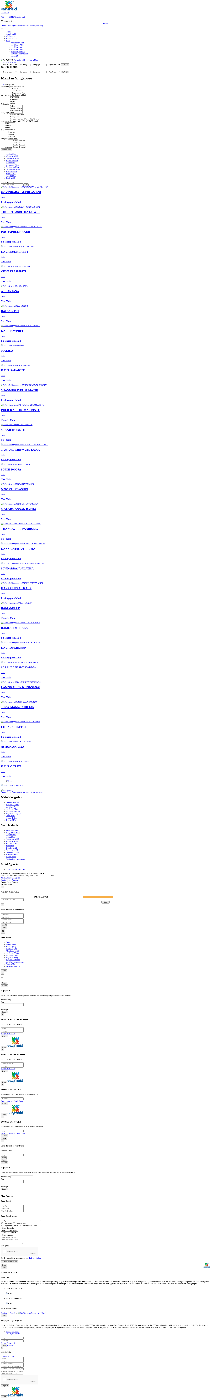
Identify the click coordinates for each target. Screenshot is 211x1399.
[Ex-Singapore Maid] (19, 95)
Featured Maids (12, 854)
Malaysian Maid (12, 161)
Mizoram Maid (11, 171)
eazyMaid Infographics (19, 54)
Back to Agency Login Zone (12, 1101)
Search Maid (11, 34)
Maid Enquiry (11, 38)
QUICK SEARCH (8, 62)
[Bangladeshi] (14, 98)
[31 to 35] (10, 126)
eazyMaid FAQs (17, 45)
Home (8, 32)
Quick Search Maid (8, 182)
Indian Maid (10, 163)
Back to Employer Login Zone (13, 1133)
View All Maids (12, 830)
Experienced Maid (13, 850)
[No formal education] (24, 115)
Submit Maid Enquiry (9, 1262)
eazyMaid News (17, 47)
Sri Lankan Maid (12, 165)
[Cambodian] (14, 100)
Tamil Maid (10, 178)
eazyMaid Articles (18, 52)
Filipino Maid (11, 154)
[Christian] (13, 136)
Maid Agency (11, 36)
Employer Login (12, 1332)
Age (2, 130)
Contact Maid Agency (22, 792)
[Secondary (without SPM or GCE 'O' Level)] (24, 119)
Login (105, 23)
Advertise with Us (21, 60)
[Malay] (15, 112)
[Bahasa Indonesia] (15, 110)
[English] (15, 106)
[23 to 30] (10, 124)
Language (5, 113)
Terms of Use (11, 820)
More (8, 41)
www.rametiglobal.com (59, 873)
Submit (4, 1012)
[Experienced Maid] (19, 93)
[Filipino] (14, 102)
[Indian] (14, 104)
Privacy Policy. (60, 876)
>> (11, 781)
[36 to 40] (10, 128)
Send (4, 925)
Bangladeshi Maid (13, 832)
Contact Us (15, 56)
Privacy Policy (11, 818)
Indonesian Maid (12, 158)
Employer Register (13, 1334)
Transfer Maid (11, 848)
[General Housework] (19, 147)
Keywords (5, 86)
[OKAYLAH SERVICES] (12, 785)
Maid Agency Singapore (15, 859)
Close (4, 927)
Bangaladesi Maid (13, 169)
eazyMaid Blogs (17, 49)
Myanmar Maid (12, 156)
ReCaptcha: (5, 1246)
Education (5, 121)
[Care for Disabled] (19, 145)
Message (4, 1010)
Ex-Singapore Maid (13, 852)
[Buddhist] (13, 132)
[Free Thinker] (13, 138)
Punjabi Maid (11, 176)
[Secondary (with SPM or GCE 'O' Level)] (24, 121)
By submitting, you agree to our (22, 1258)
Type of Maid (6, 95)
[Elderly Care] (19, 143)
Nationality (5, 104)
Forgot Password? (8, 1033)
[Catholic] (13, 134)
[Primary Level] (24, 117)
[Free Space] (6, 790)
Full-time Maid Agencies (15, 869)
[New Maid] (19, 89)
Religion (4, 139)
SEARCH (65, 65)
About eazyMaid (17, 43)
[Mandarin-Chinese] (15, 108)
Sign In (4, 1036)
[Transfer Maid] (19, 91)
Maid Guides (11, 857)
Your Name (5, 1000)
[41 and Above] (10, 130)
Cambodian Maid (12, 167)
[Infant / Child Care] (19, 141)
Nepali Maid (11, 174)
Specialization (6, 147)
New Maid (10, 846)
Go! (26, 185)
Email (3, 1002)
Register (10, 1345)
